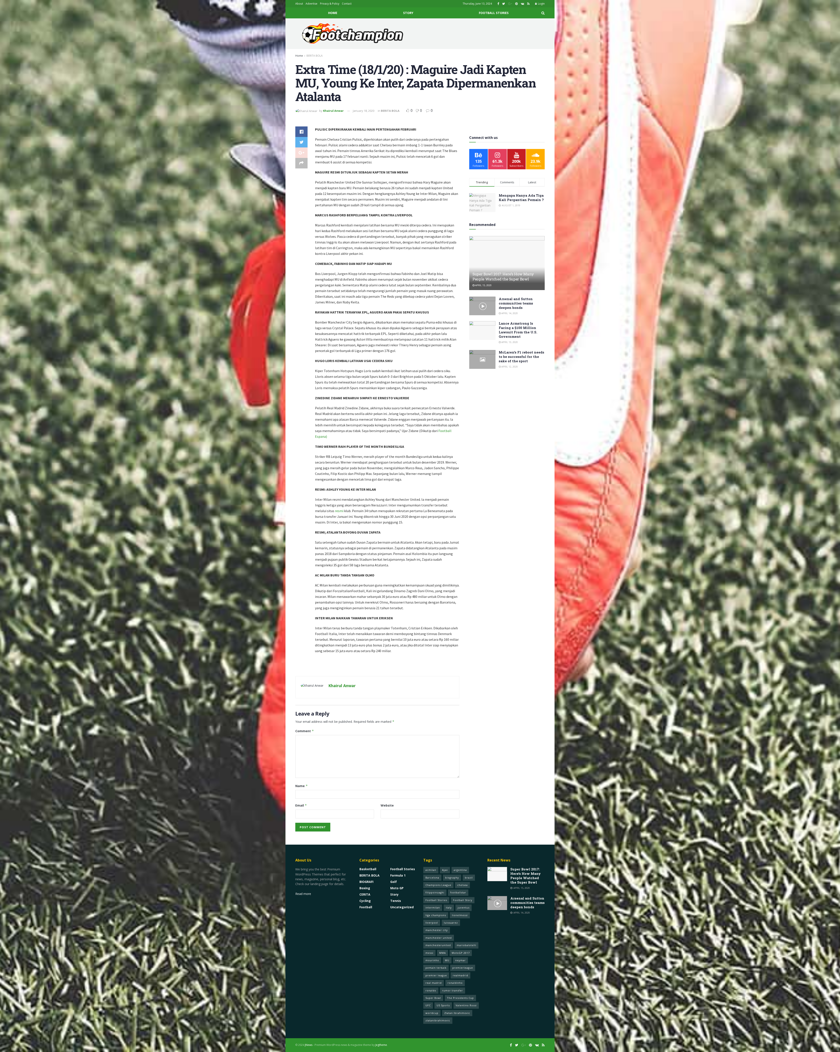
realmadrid (460, 975)
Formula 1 (398, 875)
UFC (428, 1005)
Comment (304, 731)
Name (301, 786)
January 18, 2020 (363, 111)
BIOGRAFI (366, 882)
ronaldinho (455, 982)
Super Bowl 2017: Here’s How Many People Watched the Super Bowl (503, 276)
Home (332, 13)
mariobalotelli (466, 945)
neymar (460, 960)
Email (301, 805)
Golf (393, 882)
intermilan (432, 907)
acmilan (430, 870)
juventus (463, 907)
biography (452, 877)
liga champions (435, 915)
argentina (460, 870)
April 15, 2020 (483, 285)
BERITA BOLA (314, 56)
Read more (303, 894)
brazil (469, 877)
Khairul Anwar (333, 111)
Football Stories (494, 13)
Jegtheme (381, 1045)
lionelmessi (460, 915)
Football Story (462, 900)
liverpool (431, 922)
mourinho (432, 960)
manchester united (438, 937)
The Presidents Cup (460, 997)
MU (447, 960)
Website (387, 805)
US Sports (443, 1005)
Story (408, 13)
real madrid (433, 982)
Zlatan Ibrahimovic (457, 1013)
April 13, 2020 (509, 342)
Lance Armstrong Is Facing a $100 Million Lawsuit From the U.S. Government (518, 330)
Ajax (445, 870)
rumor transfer (452, 990)
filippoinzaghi (434, 892)
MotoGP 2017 (461, 952)
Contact (347, 3)
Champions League (438, 885)
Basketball (367, 869)
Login (541, 3)
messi (429, 952)
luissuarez (451, 922)
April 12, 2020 (509, 366)
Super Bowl (433, 997)
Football (365, 907)
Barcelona (432, 877)
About (299, 3)
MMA (442, 952)
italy (449, 907)
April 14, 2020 (509, 313)
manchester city (436, 930)
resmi (339, 511)
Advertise (311, 3)
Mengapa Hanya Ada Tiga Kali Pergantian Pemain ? (521, 197)
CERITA (364, 894)
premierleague (462, 967)
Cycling (365, 901)
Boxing (364, 888)
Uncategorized (402, 907)
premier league (436, 975)
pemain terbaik (435, 967)
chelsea (462, 885)
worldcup (431, 1013)
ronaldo (430, 990)
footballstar (458, 892)
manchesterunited (438, 945)
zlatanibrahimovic (437, 1020)
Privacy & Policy (329, 3)
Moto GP (397, 888)
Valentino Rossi (466, 1005)
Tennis (395, 901)
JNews (308, 1045)
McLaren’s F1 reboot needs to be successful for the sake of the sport (521, 356)
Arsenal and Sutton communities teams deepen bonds (516, 303)
